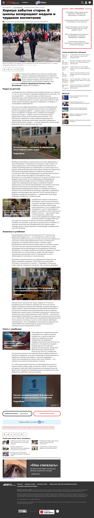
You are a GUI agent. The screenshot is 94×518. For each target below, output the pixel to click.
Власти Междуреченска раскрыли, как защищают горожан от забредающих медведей (77, 36)
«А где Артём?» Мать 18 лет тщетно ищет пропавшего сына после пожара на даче (80, 56)
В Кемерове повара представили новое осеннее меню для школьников (48, 442)
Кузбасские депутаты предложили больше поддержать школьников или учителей (20, 448)
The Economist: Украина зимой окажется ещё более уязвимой (78, 108)
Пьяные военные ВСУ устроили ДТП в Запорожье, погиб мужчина (76, 21)
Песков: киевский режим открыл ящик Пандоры (78, 96)
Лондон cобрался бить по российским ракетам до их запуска (79, 102)
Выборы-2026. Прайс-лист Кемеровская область (63, 484)
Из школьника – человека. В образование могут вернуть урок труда (34, 148)
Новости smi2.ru (9, 478)
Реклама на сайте (30, 484)
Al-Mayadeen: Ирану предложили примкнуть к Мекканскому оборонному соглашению (77, 13)
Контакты (20, 484)
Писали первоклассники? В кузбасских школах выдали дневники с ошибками (33, 396)
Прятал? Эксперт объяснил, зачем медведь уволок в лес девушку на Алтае (80, 74)
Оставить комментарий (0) (47, 413)
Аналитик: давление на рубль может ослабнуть (79, 121)
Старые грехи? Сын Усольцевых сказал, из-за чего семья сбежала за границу (80, 68)
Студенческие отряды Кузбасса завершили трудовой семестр (48, 447)
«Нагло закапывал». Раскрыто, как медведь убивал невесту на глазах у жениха (80, 80)
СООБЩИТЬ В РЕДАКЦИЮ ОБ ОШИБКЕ (27, 486)
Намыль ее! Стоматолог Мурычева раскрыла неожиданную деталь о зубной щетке (80, 86)
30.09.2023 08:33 (7, 7)
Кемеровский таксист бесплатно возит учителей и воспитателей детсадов (19, 442)
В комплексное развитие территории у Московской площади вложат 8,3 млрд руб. (76, 43)
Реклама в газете (42, 484)
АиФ (35, 65)
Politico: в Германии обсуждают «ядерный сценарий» (78, 114)
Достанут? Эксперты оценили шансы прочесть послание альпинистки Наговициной (80, 62)
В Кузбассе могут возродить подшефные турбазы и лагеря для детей (20, 454)
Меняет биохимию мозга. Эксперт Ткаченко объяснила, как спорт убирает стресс (76, 28)
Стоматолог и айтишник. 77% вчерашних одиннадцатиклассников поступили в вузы (35, 289)
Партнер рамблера (33, 511)
